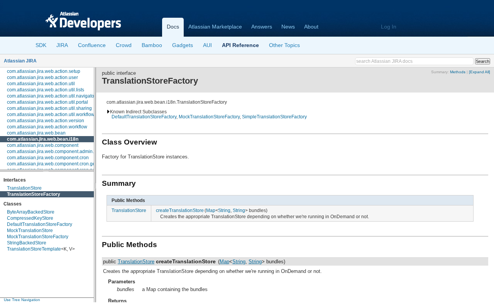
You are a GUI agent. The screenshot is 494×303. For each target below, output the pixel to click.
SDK (41, 45)
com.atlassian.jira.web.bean (36, 133)
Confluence (92, 45)
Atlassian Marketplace (215, 27)
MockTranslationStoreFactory (37, 236)
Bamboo (152, 45)
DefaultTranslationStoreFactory (39, 224)
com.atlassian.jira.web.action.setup (43, 71)
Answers (261, 27)
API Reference (240, 45)
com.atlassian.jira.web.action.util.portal (47, 102)
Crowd (124, 45)
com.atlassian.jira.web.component (42, 145)
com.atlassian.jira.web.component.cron (48, 157)
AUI (207, 45)
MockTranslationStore (30, 230)
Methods (457, 72)
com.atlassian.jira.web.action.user (42, 77)
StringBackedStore (26, 243)
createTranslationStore (180, 210)
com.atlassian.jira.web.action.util (41, 83)
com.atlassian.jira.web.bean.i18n (42, 139)
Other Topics (284, 45)
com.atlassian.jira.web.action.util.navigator (51, 96)
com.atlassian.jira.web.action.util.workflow (51, 114)
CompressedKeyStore (30, 218)
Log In (388, 27)
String (224, 210)
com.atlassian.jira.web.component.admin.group (56, 151)
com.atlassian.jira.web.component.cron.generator (58, 164)
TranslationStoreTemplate (34, 249)
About (311, 27)
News (288, 27)
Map (210, 210)
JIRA (62, 45)
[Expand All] (479, 72)
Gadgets (182, 45)
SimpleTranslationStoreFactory (274, 116)
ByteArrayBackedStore (30, 212)
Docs (173, 27)
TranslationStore (24, 188)
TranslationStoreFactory (33, 194)
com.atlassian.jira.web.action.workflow (47, 127)
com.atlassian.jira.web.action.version (45, 120)
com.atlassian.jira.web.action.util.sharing (49, 108)
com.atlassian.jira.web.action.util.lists (45, 90)
